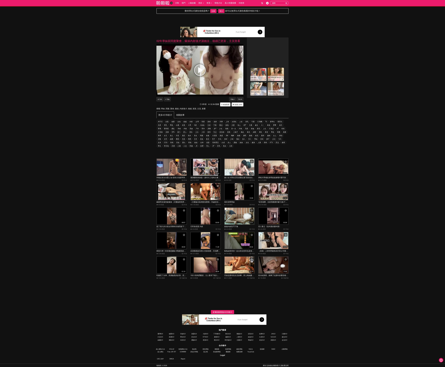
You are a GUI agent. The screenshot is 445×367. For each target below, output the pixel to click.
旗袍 (227, 125)
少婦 (231, 139)
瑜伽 (252, 128)
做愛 (173, 121)
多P (215, 128)
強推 (226, 128)
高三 (249, 139)
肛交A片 (194, 337)
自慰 (167, 121)
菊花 (248, 132)
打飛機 (259, 121)
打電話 (271, 128)
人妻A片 (239, 337)
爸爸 (283, 128)
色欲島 (194, 349)
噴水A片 (217, 340)
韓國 (278, 132)
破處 (185, 121)
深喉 (159, 139)
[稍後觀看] (441, 360)
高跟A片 (273, 340)
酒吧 (244, 135)
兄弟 (209, 125)
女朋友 (234, 121)
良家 (159, 125)
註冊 (213, 11)
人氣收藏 (192, 3)
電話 (237, 139)
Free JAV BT (171, 352)
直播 (167, 132)
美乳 (247, 121)
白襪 (177, 125)
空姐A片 (183, 334)
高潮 (173, 146)
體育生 (280, 121)
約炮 (240, 128)
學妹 (163, 108)
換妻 (284, 132)
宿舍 (262, 139)
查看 (204, 108)
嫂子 (268, 139)
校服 (207, 135)
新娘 (268, 125)
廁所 (262, 135)
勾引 (280, 139)
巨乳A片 (251, 334)
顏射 (209, 121)
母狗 (265, 142)
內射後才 (183, 108)
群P (244, 125)
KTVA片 (205, 337)
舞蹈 (177, 139)
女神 (201, 142)
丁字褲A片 (216, 334)
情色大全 (218, 3)
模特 (209, 132)
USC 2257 (160, 359)
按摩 (201, 146)
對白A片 (228, 334)
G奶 (195, 125)
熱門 (183, 3)
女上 (274, 135)
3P (213, 146)
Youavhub (250, 352)
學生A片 (183, 337)
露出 (183, 142)
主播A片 (239, 340)
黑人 (208, 146)
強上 (239, 125)
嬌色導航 (239, 349)
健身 (253, 142)
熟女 (224, 146)
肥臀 (274, 125)
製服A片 (239, 334)
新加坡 (221, 132)
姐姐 (195, 142)
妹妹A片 (251, 337)
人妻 (259, 142)
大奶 (230, 146)
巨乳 (218, 146)
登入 (221, 11)
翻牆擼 (228, 352)
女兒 (165, 135)
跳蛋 (221, 135)
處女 (256, 125)
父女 (197, 132)
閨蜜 (167, 108)
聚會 (172, 108)
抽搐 (238, 135)
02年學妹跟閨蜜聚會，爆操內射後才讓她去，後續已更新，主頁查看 (198, 41)
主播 (250, 125)
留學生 (272, 121)
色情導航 (228, 349)
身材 (225, 139)
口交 (185, 146)
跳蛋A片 (194, 334)
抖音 (177, 135)
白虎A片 (262, 337)
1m (160, 99)
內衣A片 (183, 340)
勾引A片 (273, 337)
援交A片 (284, 337)
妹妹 (241, 142)
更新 (194, 108)
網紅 (173, 128)
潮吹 (260, 132)
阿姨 (191, 146)
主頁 (199, 108)
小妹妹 (202, 125)
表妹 (201, 139)
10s (167, 99)
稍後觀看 (225, 104)
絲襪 (171, 139)
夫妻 (233, 125)
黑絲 (191, 128)
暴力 (179, 132)
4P (278, 128)
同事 (221, 121)
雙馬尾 (166, 128)
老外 (280, 125)
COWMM (183, 352)
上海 (227, 121)
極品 (242, 132)
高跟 (246, 128)
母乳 (165, 125)
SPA (173, 132)
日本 (195, 139)
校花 (256, 135)
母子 (213, 139)
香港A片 (205, 340)
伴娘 (185, 128)
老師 (215, 121)
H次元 (251, 349)
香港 (189, 142)
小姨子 (235, 132)
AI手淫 (160, 121)
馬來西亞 (215, 142)
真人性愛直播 (230, 3)
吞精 (171, 142)
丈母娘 (160, 132)
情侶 (280, 135)
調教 (209, 128)
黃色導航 (206, 349)
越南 (268, 135)
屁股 (228, 132)
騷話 (221, 125)
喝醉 (232, 135)
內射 (191, 121)
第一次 (233, 128)
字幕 (215, 125)
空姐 (177, 142)
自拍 (179, 121)
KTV (271, 142)
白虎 (223, 142)
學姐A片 (251, 340)
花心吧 (205, 352)
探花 (258, 128)
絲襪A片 (160, 340)
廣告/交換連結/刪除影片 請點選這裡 (276, 365)
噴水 (189, 135)
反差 (159, 142)
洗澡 (183, 139)
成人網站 (160, 352)
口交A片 (160, 337)
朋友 (191, 132)
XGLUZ (171, 349)
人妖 (241, 121)
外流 (219, 139)
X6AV (273, 349)
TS (266, 121)
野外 (203, 128)
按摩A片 (262, 334)
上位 (264, 128)
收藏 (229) (238, 104)
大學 (189, 125)
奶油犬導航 (194, 352)
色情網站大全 (183, 349)
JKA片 (273, 334)
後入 (243, 139)
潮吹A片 (171, 340)
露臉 (235, 142)
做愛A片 (171, 334)
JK (196, 146)
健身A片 (228, 337)
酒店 (183, 135)
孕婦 (179, 128)
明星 (203, 121)
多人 (229, 142)
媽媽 (189, 139)
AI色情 (241, 3)
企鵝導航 (285, 349)
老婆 (208, 142)
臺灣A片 (160, 334)
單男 (159, 135)
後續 (190, 108)
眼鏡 (250, 135)
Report (183, 359)
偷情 (283, 142)
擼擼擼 (217, 349)
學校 (171, 125)
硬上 (185, 132)
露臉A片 (194, 340)
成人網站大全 (160, 349)
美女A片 (262, 340)
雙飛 (159, 128)
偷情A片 (217, 337)
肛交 (277, 142)
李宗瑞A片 (228, 340)
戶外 (197, 128)
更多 (200, 3)
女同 (165, 139)
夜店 (207, 139)
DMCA (171, 359)
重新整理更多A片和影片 (223, 312)
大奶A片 (205, 334)
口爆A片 (284, 334)
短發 (183, 125)
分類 (177, 3)
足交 (274, 139)
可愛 (253, 121)
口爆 (179, 146)
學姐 (272, 132)
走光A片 (284, 340)
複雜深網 (239, 352)
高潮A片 (171, 337)
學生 (159, 146)
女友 (247, 142)
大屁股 (214, 135)
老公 (171, 135)
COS (165, 142)
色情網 (262, 349)
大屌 (203, 132)
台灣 (197, 121)
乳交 (215, 132)
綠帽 (254, 132)
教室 (266, 132)
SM (227, 135)
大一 (262, 125)
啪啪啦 (158, 365)
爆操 (177, 108)
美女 (195, 135)
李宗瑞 (166, 146)
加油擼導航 (217, 352)
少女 (220, 128)
